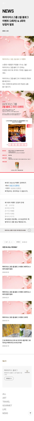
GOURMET (7, 405)
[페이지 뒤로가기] (4, 3)
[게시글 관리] (12, 242)
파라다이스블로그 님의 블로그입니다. (13, 374)
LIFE (4, 409)
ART (4, 398)
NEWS (8, 11)
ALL (4, 394)
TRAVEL (6, 401)
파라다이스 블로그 (11, 370)
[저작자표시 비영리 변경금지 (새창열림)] (24, 242)
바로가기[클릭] (14, 185)
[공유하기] (9, 242)
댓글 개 (4, 361)
